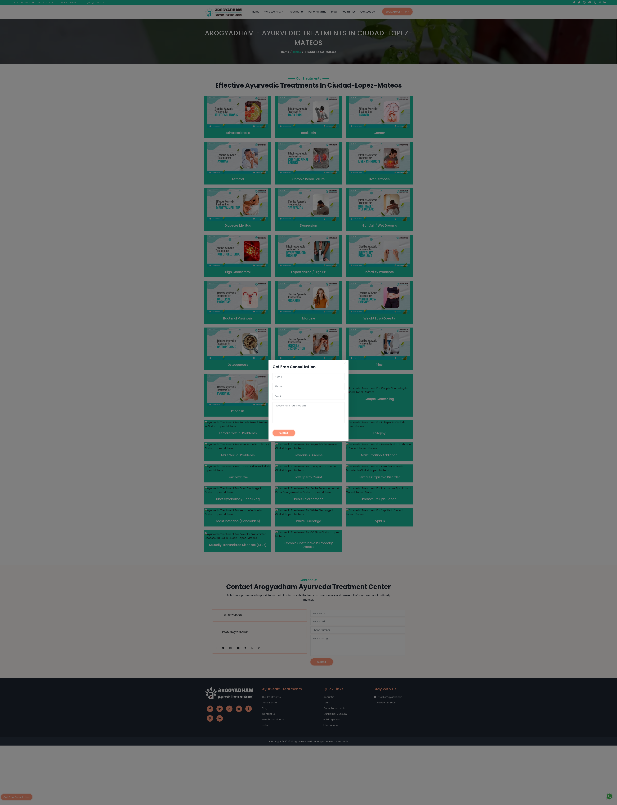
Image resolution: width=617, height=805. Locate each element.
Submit (283, 435)
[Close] (345, 365)
